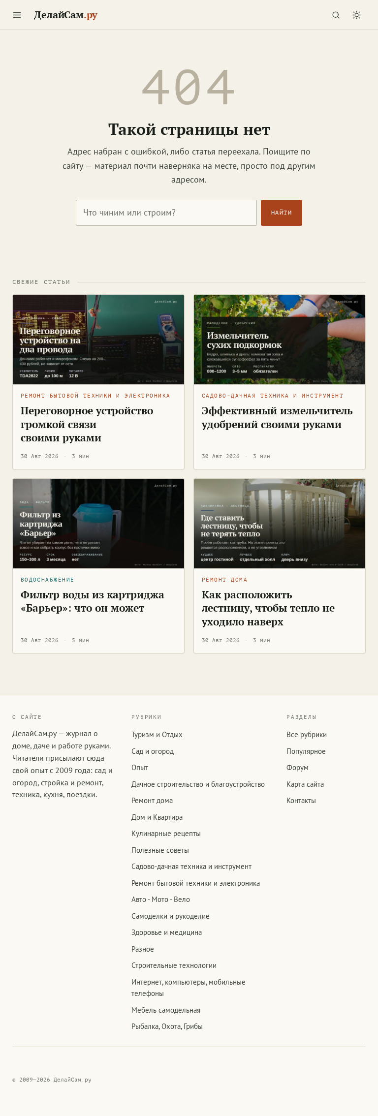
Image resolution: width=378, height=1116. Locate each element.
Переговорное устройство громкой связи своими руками (87, 423)
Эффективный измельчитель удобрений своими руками (277, 417)
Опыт (139, 767)
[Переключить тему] (356, 14)
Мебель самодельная (165, 1010)
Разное (142, 949)
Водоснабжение (48, 580)
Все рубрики (306, 734)
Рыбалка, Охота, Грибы (167, 1026)
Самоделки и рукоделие (170, 916)
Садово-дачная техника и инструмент (273, 396)
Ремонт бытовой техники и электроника (96, 396)
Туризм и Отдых (157, 734)
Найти (281, 212)
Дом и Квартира (157, 817)
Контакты (301, 800)
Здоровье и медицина (166, 932)
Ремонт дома (225, 580)
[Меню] (17, 14)
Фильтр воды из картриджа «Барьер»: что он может (92, 601)
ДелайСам (65, 15)
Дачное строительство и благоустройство (198, 784)
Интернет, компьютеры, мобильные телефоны (188, 987)
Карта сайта (305, 784)
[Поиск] (335, 14)
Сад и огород (152, 751)
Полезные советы (160, 850)
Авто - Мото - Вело (160, 899)
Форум (297, 767)
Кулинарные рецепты (166, 833)
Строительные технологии (174, 965)
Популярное (306, 751)
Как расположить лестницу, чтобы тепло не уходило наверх (268, 608)
